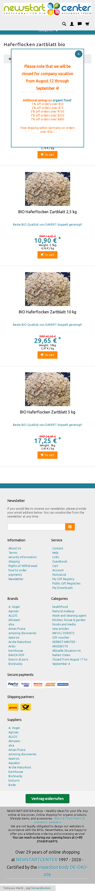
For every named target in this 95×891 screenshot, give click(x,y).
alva (11, 624)
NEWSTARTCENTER (36, 859)
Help (55, 552)
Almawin (14, 620)
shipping (14, 561)
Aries (12, 646)
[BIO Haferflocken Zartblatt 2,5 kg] (47, 190)
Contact (57, 548)
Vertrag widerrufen (47, 798)
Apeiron (14, 637)
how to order (18, 570)
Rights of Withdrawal (23, 565)
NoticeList (59, 574)
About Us (15, 548)
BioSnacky (15, 663)
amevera (55, 822)
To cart (49, 154)
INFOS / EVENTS (63, 633)
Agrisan (14, 611)
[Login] (72, 24)
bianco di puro (18, 659)
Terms (13, 552)
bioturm (14, 780)
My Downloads (62, 587)
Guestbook (59, 561)
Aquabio (14, 763)
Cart (55, 565)
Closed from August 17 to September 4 (69, 661)
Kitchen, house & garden (69, 620)
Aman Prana (17, 628)
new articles (60, 628)
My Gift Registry (63, 579)
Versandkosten (41, 888)
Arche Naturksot (20, 641)
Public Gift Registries (66, 583)
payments (15, 574)
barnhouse (16, 650)
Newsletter (16, 579)
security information (23, 557)
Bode (12, 784)
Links (55, 557)
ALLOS (13, 615)
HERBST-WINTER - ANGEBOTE (64, 644)
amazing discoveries (22, 633)
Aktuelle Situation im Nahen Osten (66, 653)
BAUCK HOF (16, 655)
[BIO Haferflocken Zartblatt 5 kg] (47, 390)
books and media (64, 624)
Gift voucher (60, 637)
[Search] (64, 24)
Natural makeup (63, 611)
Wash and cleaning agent (69, 615)
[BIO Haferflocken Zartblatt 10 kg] (47, 290)
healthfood (60, 606)
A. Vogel (14, 606)
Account (58, 570)
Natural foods (64, 818)
